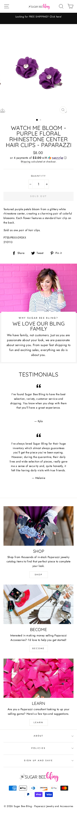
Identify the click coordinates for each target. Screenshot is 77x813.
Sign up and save (38, 760)
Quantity (38, 175)
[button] (38, 158)
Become (38, 648)
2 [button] (41, 120)
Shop (38, 574)
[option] (38, 17)
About (38, 735)
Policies (38, 748)
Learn (38, 722)
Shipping (26, 161)
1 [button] (37, 120)
